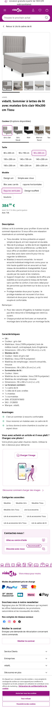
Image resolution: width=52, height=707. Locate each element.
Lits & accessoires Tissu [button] (36, 516)
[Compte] (33, 10)
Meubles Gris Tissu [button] (11, 510)
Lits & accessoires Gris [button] (13, 516)
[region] (26, 691)
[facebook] (4, 621)
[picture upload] (26, 472)
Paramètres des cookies (26, 704)
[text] (8, 206)
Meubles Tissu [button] (37, 503)
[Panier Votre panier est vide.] (47, 10)
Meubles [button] (7, 503)
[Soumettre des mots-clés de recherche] (46, 17)
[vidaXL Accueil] (17, 10)
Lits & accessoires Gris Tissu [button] (15, 523)
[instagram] (9, 621)
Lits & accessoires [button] (31, 510)
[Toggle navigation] (5, 10)
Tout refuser (26, 699)
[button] (7, 134)
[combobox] (26, 18)
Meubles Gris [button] (21, 503)
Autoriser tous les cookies (26, 693)
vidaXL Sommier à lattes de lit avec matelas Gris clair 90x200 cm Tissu (23, 105)
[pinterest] (14, 621)
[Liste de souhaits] (40, 10)
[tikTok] (19, 621)
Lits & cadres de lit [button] (39, 523)
